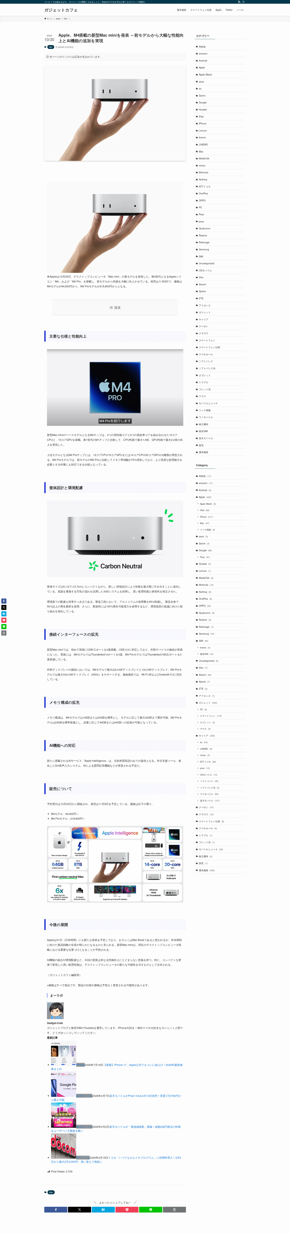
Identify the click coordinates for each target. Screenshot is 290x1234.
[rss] (239, 2)
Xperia (202, 291)
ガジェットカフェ (61, 10)
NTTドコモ (83, 1158)
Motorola (203, 172)
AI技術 (202, 46)
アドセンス (205, 305)
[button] (55, 1209)
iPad (201, 116)
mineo (202, 165)
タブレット (205, 375)
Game (202, 95)
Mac (51, 47)
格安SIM (203, 431)
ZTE (201, 298)
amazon (203, 53)
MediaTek (204, 158)
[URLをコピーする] (174, 1209)
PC (200, 207)
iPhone (80, 1065)
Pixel (201, 214)
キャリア (203, 319)
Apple (202, 67)
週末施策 (203, 452)
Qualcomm (204, 228)
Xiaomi (202, 284)
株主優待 (203, 424)
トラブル (203, 382)
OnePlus (203, 193)
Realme (203, 235)
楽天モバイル (84, 1096)
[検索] (243, 2)
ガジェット (205, 312)
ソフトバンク (206, 361)
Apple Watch (205, 74)
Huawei (203, 109)
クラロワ (203, 333)
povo (201, 221)
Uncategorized (206, 263)
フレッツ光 (205, 389)
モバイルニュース (208, 403)
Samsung (204, 249)
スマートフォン (207, 340)
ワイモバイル (206, 417)
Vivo (201, 277)
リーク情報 (205, 410)
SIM (201, 256)
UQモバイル (205, 270)
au (200, 88)
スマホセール (206, 354)
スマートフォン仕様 (209, 347)
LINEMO (203, 144)
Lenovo (203, 130)
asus (201, 81)
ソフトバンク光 (207, 368)
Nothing (203, 179)
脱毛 (201, 445)
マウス (202, 396)
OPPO (202, 200)
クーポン (203, 326)
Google (203, 102)
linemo (202, 137)
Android (203, 60)
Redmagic (204, 242)
